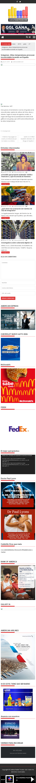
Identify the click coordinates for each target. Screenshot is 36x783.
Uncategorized (6, 131)
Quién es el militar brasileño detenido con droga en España (28, 139)
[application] (18, 464)
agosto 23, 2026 (6, 240)
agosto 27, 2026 (6, 172)
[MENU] (34, 37)
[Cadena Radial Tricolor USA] (2, 37)
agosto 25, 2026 (6, 206)
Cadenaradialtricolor (18, 62)
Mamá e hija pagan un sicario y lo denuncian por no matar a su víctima (9, 139)
